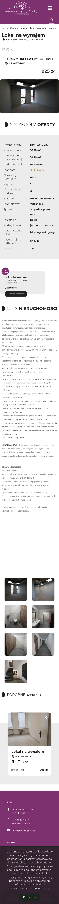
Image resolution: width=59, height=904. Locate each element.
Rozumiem (29, 897)
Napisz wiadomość (16, 294)
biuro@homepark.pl (24, 830)
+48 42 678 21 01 (21, 820)
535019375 (12, 288)
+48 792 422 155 (21, 823)
